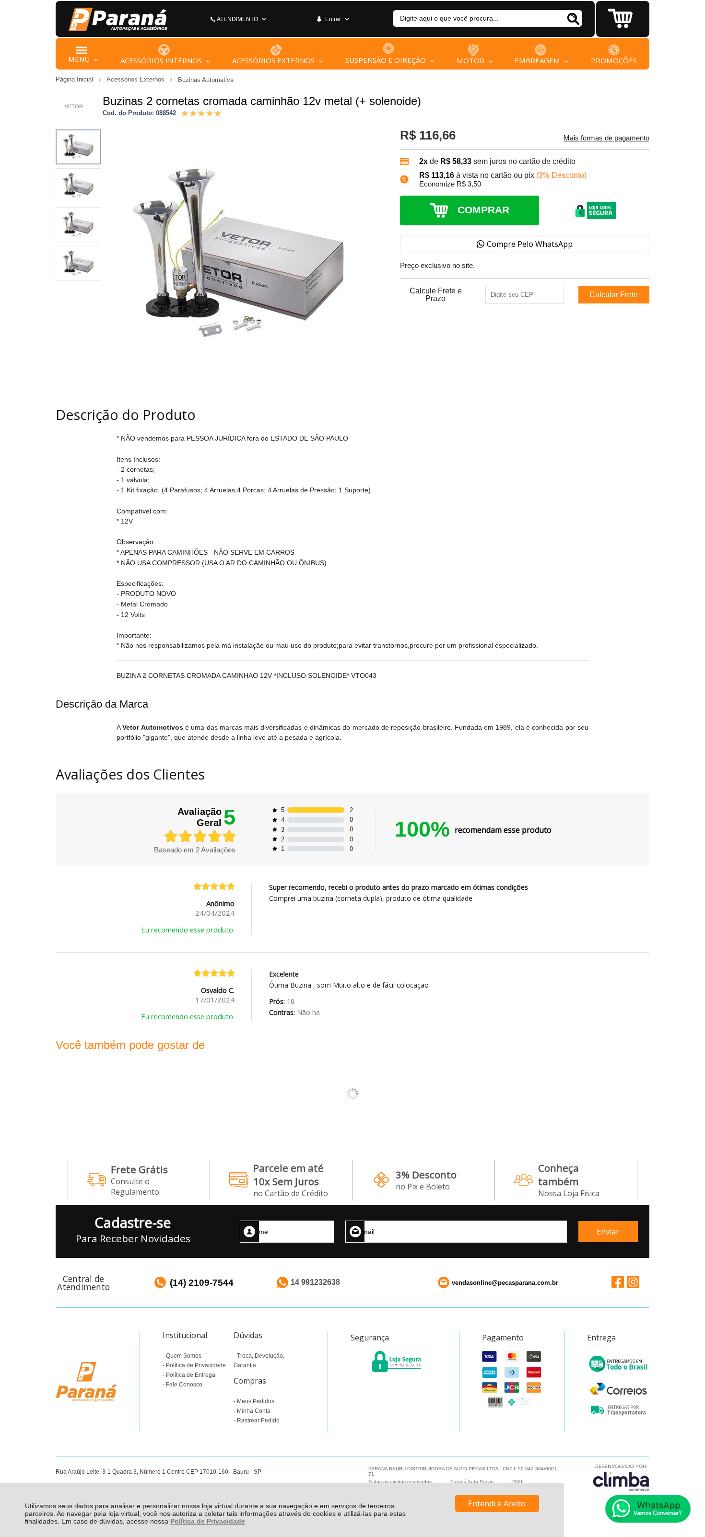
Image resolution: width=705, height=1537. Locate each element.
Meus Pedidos (255, 1401)
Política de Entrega (190, 1375)
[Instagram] (633, 1282)
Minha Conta (253, 1411)
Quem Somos (183, 1355)
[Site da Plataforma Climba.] (621, 1477)
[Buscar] (573, 18)
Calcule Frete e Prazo (436, 295)
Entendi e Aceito (497, 1503)
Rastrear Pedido (258, 1420)
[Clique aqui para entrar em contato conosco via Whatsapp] (648, 1509)
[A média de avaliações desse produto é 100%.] (201, 112)
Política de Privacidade (207, 1521)
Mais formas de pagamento (606, 138)
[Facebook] (617, 1282)
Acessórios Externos (136, 79)
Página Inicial (75, 79)
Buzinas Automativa (206, 79)
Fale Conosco (184, 1384)
